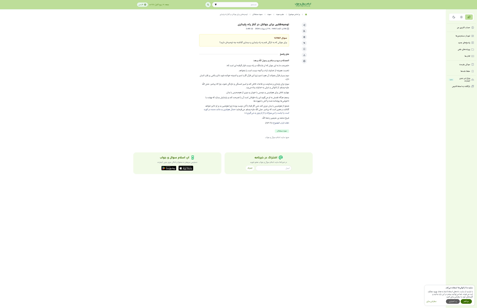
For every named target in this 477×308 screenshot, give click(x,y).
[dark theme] (454, 17)
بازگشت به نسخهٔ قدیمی (461, 86)
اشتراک (250, 168)
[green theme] (469, 17)
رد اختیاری (453, 301)
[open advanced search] (215, 4)
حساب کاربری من (463, 27)
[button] (304, 25)
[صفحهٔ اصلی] (306, 14)
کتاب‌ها (467, 56)
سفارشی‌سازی (431, 301)
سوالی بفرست (464, 64)
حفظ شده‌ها (465, 71)
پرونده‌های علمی (464, 49)
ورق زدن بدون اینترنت (460, 79)
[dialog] (450, 295)
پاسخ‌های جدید (464, 42)
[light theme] (461, 17)
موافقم (466, 301)
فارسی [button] (140, 4)
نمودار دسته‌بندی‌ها (463, 36)
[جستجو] (208, 4)
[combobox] (237, 4)
